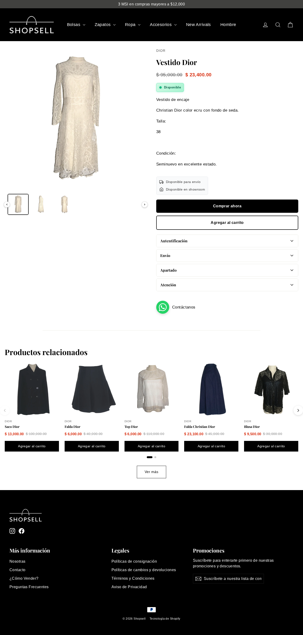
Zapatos (103, 24)
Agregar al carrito (227, 223)
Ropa (131, 24)
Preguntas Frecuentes (29, 587)
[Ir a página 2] (155, 457)
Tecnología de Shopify (165, 618)
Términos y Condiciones (133, 578)
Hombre (228, 24)
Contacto (17, 570)
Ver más (151, 472)
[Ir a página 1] (149, 457)
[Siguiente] (145, 204)
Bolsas (74, 24)
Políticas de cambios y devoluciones (143, 570)
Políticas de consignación (134, 561)
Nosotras (17, 561)
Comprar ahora (227, 206)
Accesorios (161, 24)
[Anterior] (7, 204)
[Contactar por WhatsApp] (162, 307)
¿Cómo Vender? (24, 578)
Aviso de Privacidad (129, 587)
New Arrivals (198, 24)
